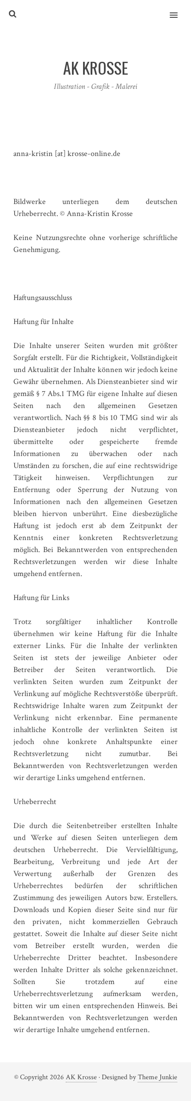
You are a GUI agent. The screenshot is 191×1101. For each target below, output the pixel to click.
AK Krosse (81, 1077)
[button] (179, 9)
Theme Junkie (157, 1077)
